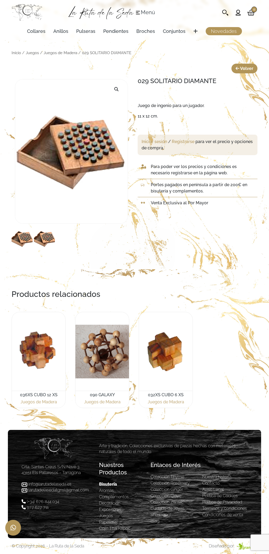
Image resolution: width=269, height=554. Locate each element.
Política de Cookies (220, 495)
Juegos (32, 52)
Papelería (107, 522)
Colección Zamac (167, 502)
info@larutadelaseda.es (49, 484)
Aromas (106, 490)
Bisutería (108, 484)
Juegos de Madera (60, 52)
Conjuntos (174, 31)
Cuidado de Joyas (167, 508)
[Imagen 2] (44, 238)
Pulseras (85, 31)
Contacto (210, 483)
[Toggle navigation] (225, 12)
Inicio (16, 52)
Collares (36, 31)
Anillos (60, 31)
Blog (155, 521)
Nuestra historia (216, 476)
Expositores (110, 509)
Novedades (224, 31)
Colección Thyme (167, 476)
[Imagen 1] (22, 238)
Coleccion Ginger (167, 489)
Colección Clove (166, 495)
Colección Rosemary (170, 483)
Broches (145, 31)
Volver (246, 68)
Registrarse (183, 141)
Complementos (114, 496)
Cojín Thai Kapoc (114, 528)
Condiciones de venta (222, 514)
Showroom (161, 514)
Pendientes (115, 31)
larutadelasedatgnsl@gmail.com (58, 489)
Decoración (109, 503)
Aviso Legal (213, 489)
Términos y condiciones (224, 508)
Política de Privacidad (222, 502)
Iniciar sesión (154, 141)
